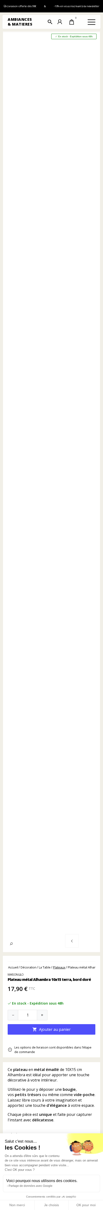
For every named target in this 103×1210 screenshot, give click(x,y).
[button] (50, 22)
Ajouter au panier (51, 1029)
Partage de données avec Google (30, 1186)
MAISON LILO (15, 974)
